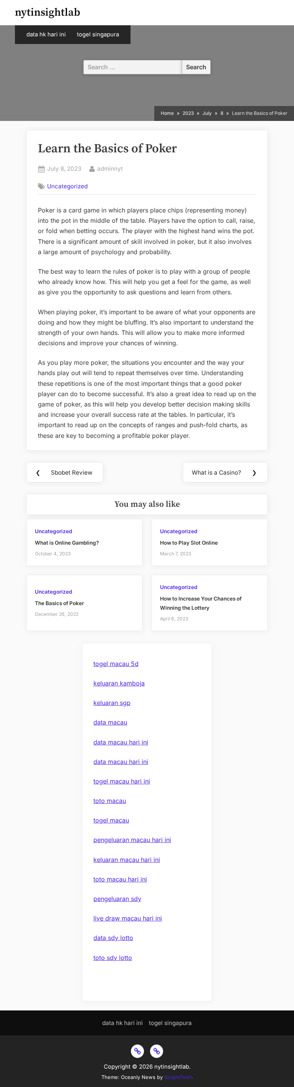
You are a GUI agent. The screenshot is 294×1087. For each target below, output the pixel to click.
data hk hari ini (46, 34)
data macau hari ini (120, 742)
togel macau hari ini (121, 781)
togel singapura (98, 34)
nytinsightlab (47, 12)
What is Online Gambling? (67, 543)
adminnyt (110, 168)
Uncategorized (67, 186)
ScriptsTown (178, 1077)
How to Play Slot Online (189, 543)
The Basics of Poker (59, 603)
